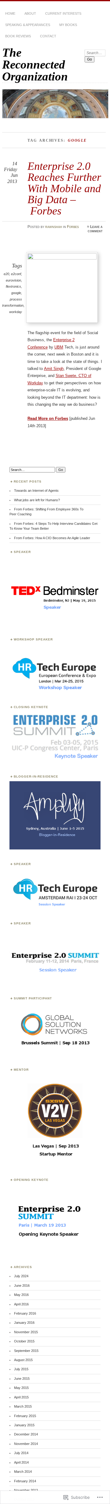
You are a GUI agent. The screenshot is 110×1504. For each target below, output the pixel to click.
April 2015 (21, 1397)
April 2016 (21, 1304)
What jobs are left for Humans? (37, 500)
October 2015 (24, 1341)
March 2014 (23, 1471)
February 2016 (25, 1313)
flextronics (13, 286)
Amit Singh (54, 368)
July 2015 (21, 1369)
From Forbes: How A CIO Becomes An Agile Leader (52, 538)
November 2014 (26, 1444)
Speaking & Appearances (27, 25)
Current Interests (63, 13)
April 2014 (21, 1462)
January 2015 (24, 1425)
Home (10, 13)
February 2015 (25, 1416)
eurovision (13, 280)
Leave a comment (95, 229)
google (16, 293)
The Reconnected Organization (35, 64)
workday (15, 312)
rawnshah (53, 227)
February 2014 (25, 1481)
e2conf (16, 274)
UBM (58, 347)
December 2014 (26, 1434)
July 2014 (21, 1453)
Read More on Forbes (48, 418)
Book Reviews (18, 36)
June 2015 (22, 1378)
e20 (6, 274)
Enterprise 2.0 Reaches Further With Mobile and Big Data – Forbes (64, 188)
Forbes (73, 227)
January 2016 (24, 1322)
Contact (48, 36)
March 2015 (23, 1406)
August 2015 (23, 1360)
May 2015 (21, 1388)
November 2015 (26, 1332)
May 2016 (21, 1295)
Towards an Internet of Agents (36, 490)
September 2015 (26, 1351)
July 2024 (21, 1276)
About (30, 13)
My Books (68, 25)
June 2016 (22, 1285)
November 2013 (26, 1490)
